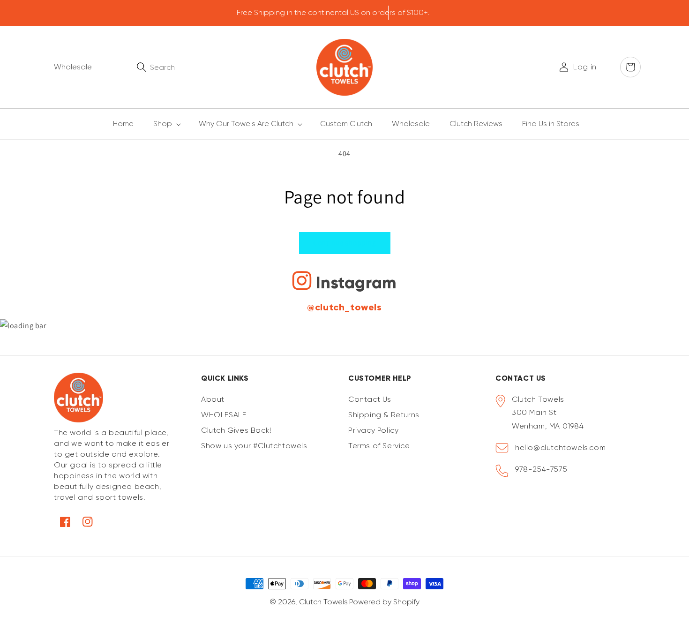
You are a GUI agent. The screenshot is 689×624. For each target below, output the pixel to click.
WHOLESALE (223, 414)
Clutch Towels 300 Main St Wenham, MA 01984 (548, 413)
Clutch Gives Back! (236, 430)
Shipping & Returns (383, 414)
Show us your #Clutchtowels (254, 445)
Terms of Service (379, 445)
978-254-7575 (541, 469)
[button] (162, 124)
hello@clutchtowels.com (560, 447)
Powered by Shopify (384, 601)
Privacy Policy (373, 430)
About (213, 399)
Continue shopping (344, 242)
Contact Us (369, 399)
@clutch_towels (344, 307)
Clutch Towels (323, 601)
